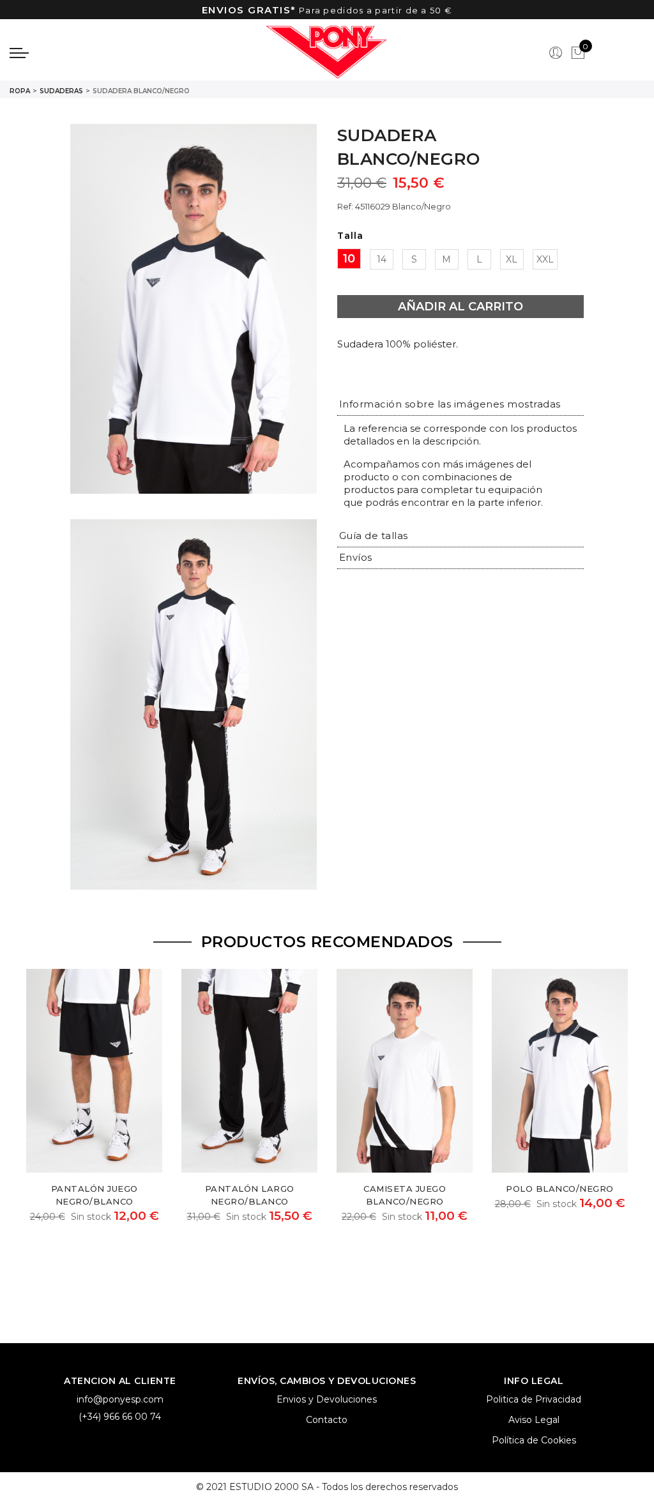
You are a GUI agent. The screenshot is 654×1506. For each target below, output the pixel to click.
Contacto (326, 1420)
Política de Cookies (534, 1440)
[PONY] (327, 53)
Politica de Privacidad (533, 1399)
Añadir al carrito (460, 307)
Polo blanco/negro (560, 1188)
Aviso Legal (533, 1420)
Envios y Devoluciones (327, 1399)
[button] (450, 404)
